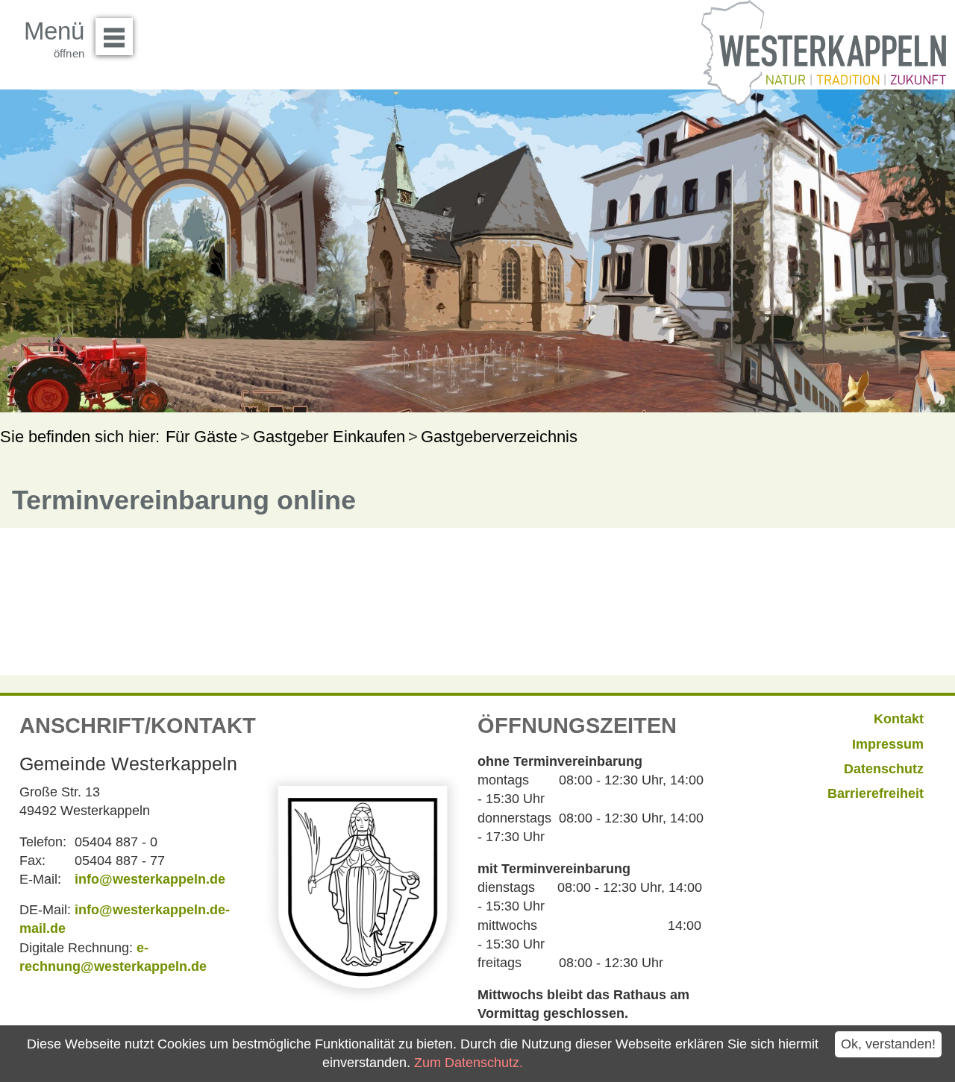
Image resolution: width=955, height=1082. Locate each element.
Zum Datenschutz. (468, 1062)
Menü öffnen (114, 36)
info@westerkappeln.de (150, 879)
